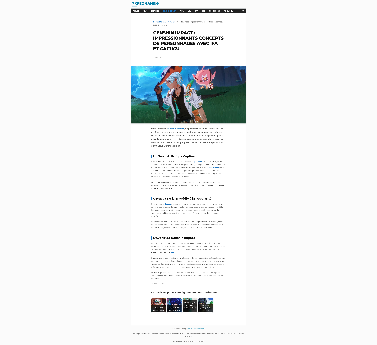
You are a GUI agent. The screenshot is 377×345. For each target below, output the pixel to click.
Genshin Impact (169, 11)
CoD (203, 11)
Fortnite (155, 11)
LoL (189, 11)
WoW (182, 11)
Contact (189, 329)
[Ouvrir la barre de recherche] (243, 11)
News (145, 11)
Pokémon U (228, 11)
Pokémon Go (214, 11)
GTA (196, 11)
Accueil (136, 11)
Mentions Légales (199, 329)
